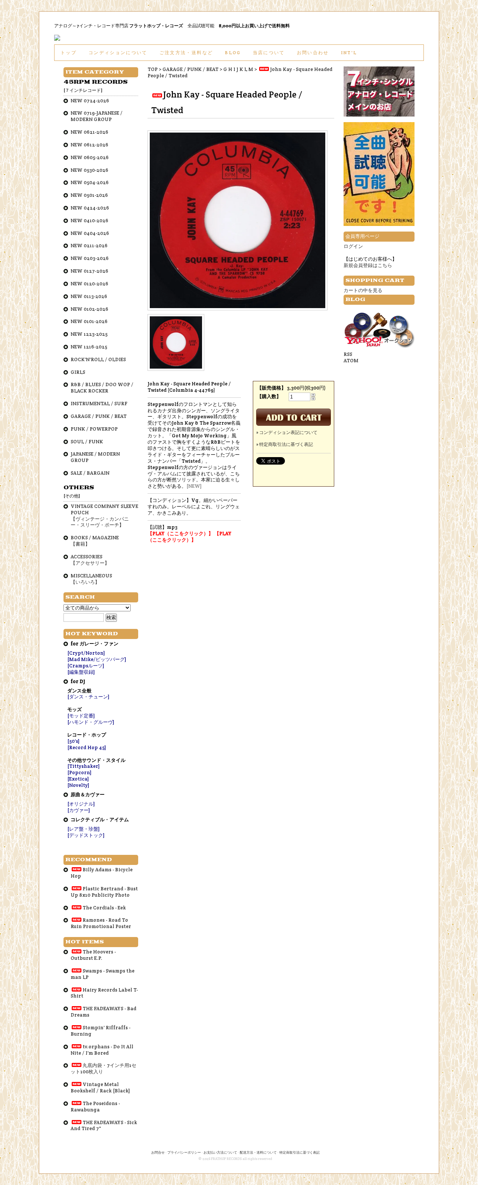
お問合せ (158, 1152)
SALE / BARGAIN (90, 473)
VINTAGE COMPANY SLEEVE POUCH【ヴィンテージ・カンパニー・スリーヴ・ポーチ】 (104, 515)
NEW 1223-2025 (89, 334)
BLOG (232, 52)
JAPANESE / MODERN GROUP (95, 457)
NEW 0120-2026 (89, 283)
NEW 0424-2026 (90, 208)
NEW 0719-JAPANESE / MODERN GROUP (96, 116)
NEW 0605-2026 (90, 157)
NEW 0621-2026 (89, 132)
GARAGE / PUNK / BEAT (190, 69)
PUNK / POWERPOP (94, 429)
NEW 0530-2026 (89, 170)
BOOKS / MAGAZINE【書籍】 (95, 540)
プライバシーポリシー (184, 1152)
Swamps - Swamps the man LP (102, 974)
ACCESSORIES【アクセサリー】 (90, 559)
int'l (349, 52)
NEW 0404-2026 (90, 233)
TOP (153, 69)
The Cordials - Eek (104, 908)
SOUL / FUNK (87, 441)
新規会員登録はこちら (368, 265)
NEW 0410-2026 (89, 220)
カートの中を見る (363, 290)
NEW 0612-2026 (89, 145)
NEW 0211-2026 (89, 245)
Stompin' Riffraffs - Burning (100, 1030)
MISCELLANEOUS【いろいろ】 (91, 579)
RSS (348, 354)
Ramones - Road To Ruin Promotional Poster (101, 923)
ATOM (351, 360)
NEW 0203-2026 (90, 258)
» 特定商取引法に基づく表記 (284, 444)
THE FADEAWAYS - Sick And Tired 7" (104, 1125)
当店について (269, 52)
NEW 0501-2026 (89, 195)
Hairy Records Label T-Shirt (104, 993)
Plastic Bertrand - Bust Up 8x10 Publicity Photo (104, 891)
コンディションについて (118, 52)
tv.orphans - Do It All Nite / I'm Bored (102, 1049)
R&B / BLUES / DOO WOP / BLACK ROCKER (102, 387)
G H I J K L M (238, 69)
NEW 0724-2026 (90, 100)
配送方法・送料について (258, 1152)
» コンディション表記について (286, 432)
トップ (68, 52)
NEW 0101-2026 (89, 321)
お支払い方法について (220, 1152)
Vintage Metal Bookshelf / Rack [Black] (100, 1087)
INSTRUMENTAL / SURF (99, 403)
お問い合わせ (313, 52)
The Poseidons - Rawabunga (95, 1106)
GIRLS (78, 372)
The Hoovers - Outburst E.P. (93, 955)
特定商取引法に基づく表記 (299, 1152)
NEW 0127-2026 (89, 271)
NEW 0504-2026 (90, 182)
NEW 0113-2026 (89, 296)
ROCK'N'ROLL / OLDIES (98, 359)
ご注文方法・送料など (186, 52)
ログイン (353, 246)
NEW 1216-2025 (89, 347)
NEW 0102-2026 (89, 309)
